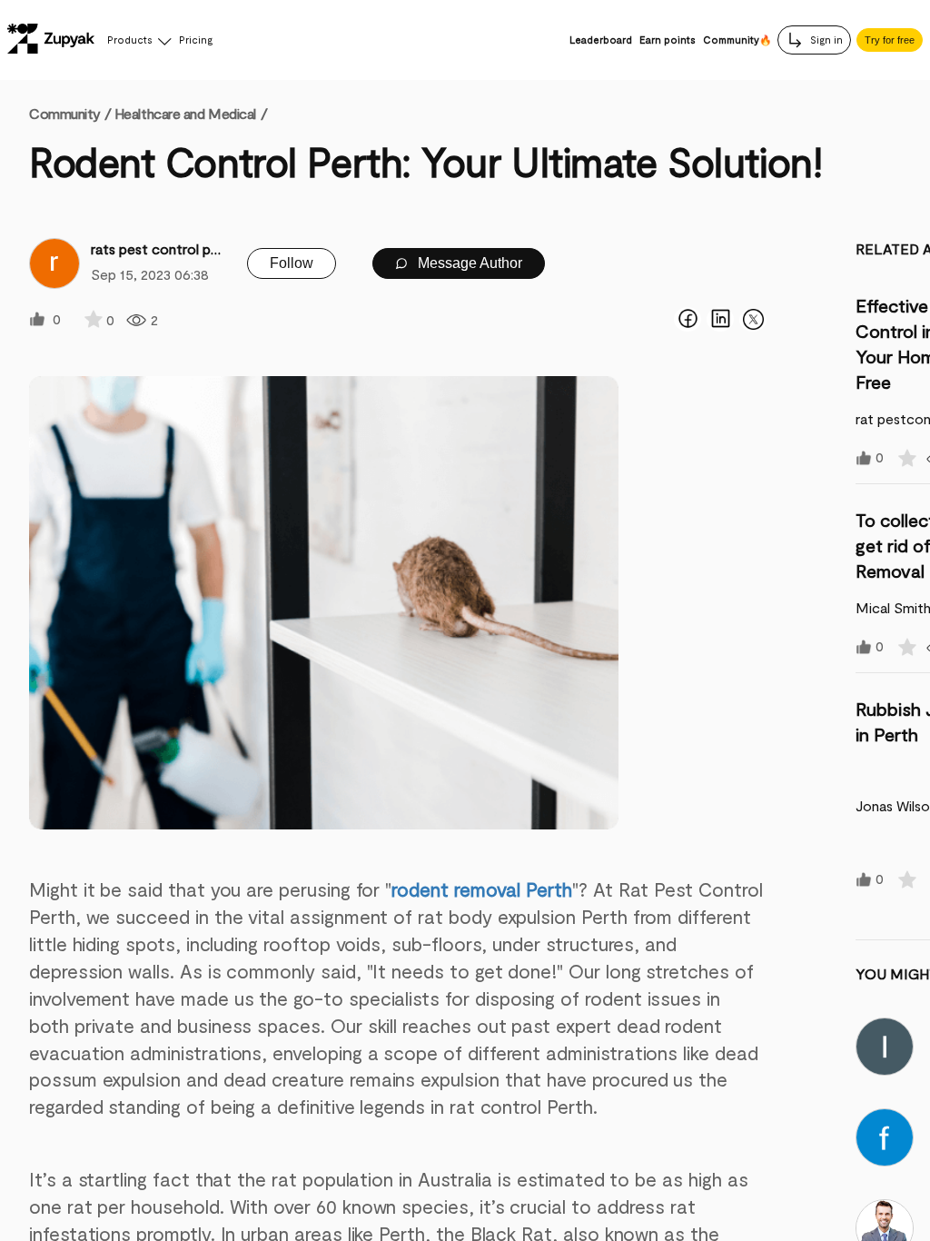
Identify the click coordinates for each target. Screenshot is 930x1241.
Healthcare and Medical (185, 113)
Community (70, 113)
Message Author (468, 263)
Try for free (890, 40)
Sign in (825, 39)
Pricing (196, 39)
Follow (291, 263)
